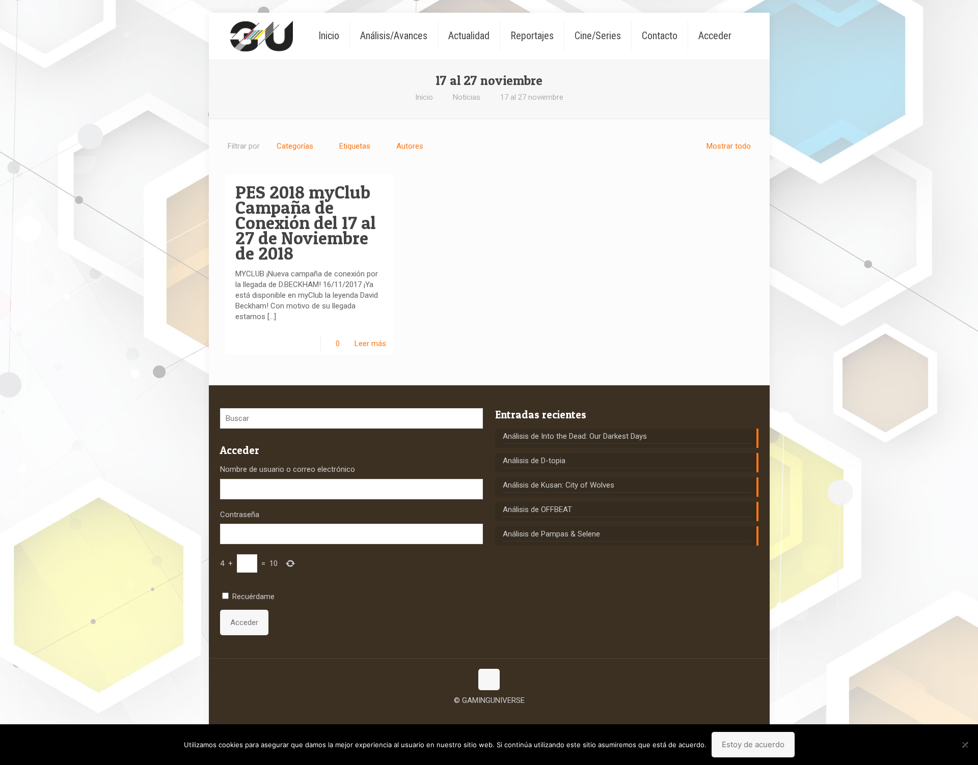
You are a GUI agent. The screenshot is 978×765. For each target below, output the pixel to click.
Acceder (244, 622)
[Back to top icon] (489, 679)
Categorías (295, 146)
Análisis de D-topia (534, 460)
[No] (965, 745)
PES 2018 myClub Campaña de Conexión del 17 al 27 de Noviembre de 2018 (305, 222)
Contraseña (239, 514)
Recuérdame (253, 596)
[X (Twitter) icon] (489, 716)
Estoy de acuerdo (753, 744)
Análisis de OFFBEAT (537, 509)
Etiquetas (354, 146)
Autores (409, 146)
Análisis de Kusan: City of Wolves (558, 485)
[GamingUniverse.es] (261, 36)
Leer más (370, 343)
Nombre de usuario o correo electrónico (287, 469)
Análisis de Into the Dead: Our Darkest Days (575, 436)
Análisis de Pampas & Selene (551, 534)
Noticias (466, 97)
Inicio (424, 97)
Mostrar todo (729, 146)
